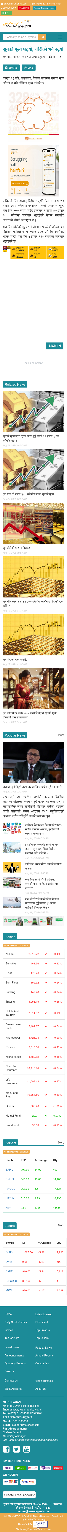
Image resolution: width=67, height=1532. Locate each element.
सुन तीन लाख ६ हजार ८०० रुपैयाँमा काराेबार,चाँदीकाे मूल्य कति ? (33, 603)
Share (12, 67)
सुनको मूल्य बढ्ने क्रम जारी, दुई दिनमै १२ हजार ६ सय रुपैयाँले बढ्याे (31, 438)
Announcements (14, 1355)
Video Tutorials (44, 1381)
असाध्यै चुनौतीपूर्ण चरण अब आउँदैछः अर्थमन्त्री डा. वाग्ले (32, 787)
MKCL (9, 1290)
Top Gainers (12, 1338)
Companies (42, 1363)
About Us (40, 1388)
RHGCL (10, 1188)
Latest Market (43, 1314)
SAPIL (9, 1169)
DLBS (9, 1252)
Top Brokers (42, 1330)
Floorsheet (41, 1322)
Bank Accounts (13, 1388)
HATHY (10, 1198)
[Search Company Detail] (42, 37)
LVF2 (9, 1262)
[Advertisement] (33, 306)
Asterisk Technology (35, 1519)
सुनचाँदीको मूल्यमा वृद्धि (15, 659)
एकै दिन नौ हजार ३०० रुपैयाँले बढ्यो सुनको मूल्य (28, 494)
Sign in (55, 345)
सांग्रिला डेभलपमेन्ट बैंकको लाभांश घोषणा (43, 866)
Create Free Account (44, 8)
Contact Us (11, 1380)
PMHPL (10, 1179)
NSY (8, 1208)
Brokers (9, 1371)
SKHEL (10, 1271)
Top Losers (42, 1338)
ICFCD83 (11, 1281)
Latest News (12, 1347)
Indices (9, 1330)
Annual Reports (44, 1355)
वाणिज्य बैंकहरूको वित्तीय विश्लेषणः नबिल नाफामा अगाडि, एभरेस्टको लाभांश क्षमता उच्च (43, 829)
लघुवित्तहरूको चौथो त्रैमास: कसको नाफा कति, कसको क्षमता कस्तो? (42, 883)
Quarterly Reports (15, 1363)
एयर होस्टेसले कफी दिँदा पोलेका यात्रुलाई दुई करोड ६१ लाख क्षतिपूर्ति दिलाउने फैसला (42, 903)
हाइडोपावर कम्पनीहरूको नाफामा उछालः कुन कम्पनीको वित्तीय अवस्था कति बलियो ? (42, 848)
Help (5, 13)
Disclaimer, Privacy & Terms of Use (33, 1529)
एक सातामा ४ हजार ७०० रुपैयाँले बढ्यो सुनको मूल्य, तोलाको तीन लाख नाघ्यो (30, 715)
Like (30, 67)
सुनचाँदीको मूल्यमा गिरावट (16, 548)
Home (8, 1314)
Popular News (43, 1347)
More (61, 734)
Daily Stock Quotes (16, 1322)
